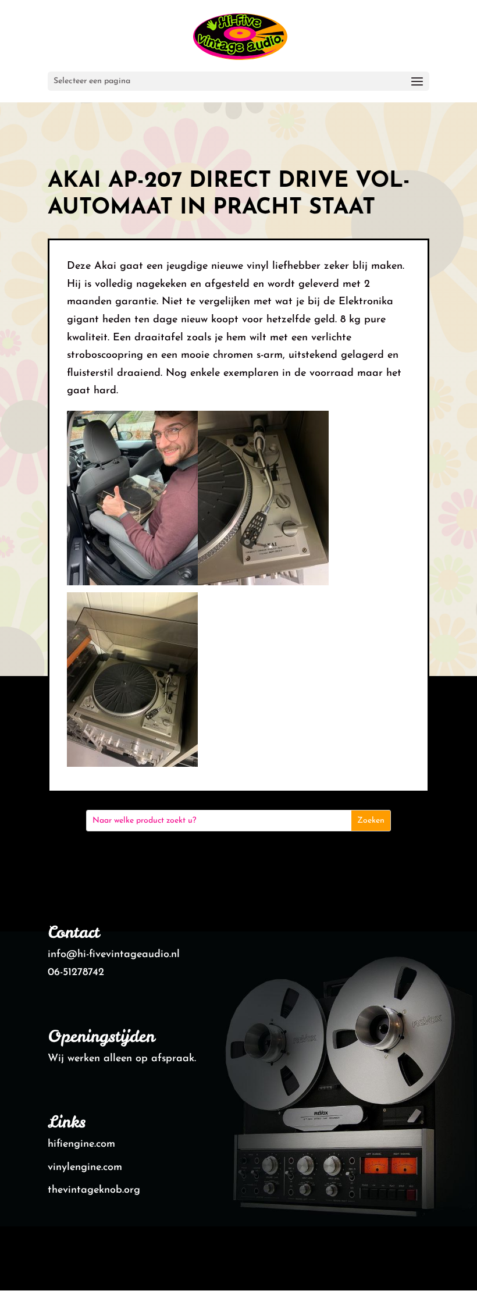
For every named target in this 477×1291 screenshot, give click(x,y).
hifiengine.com (81, 1144)
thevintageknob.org (94, 1190)
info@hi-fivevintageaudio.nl (114, 954)
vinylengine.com (85, 1167)
